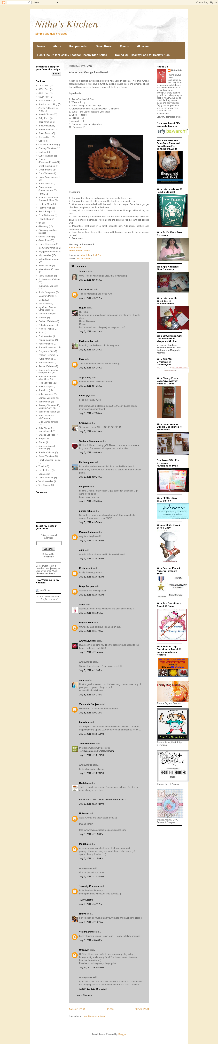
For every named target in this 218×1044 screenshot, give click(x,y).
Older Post (142, 1009)
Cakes (41, 141)
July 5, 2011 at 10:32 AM (91, 576)
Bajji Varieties (45, 122)
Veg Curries (44, 485)
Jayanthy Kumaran (89, 886)
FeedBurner (48, 556)
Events (124, 46)
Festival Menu (45, 204)
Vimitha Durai (86, 931)
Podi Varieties (45, 336)
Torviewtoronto (87, 743)
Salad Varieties (45, 394)
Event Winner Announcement (45, 188)
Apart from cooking (47, 104)
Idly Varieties (44, 255)
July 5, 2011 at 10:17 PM (91, 755)
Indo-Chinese (44, 265)
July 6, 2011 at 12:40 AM (91, 876)
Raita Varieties (45, 362)
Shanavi (83, 423)
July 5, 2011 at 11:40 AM (91, 631)
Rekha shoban (86, 341)
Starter (41, 442)
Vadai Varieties (45, 481)
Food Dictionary (46, 215)
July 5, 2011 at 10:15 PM (91, 734)
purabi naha (85, 511)
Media (41, 300)
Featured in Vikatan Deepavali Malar (48, 199)
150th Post (43, 85)
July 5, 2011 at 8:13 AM (91, 431)
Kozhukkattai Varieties (49, 279)
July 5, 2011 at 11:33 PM (91, 834)
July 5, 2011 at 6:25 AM (91, 367)
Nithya (82, 913)
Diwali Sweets (45, 169)
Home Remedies (46, 244)
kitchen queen (86, 462)
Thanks (42, 466)
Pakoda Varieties (46, 325)
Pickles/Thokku (46, 328)
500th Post (43, 97)
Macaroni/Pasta (46, 296)
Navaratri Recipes (47, 313)
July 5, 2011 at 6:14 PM (91, 694)
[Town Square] (43, 590)
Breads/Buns (44, 137)
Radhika (83, 783)
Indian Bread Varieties (49, 259)
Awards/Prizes (45, 114)
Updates (42, 474)
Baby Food (43, 118)
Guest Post (44, 240)
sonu (81, 680)
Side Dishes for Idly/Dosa (46, 417)
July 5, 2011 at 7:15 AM (91, 386)
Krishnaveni (85, 568)
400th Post (43, 93)
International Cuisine (48, 269)
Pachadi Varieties (47, 321)
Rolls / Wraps (45, 386)
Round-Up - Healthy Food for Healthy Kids (142, 55)
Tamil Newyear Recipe (49, 460)
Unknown (84, 813)
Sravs (82, 604)
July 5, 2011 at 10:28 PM (91, 773)
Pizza (41, 332)
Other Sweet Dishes (79, 250)
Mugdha (83, 844)
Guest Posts (104, 46)
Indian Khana (86, 289)
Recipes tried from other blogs (47, 378)
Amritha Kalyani (87, 641)
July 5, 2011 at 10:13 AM (91, 540)
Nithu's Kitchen (66, 23)
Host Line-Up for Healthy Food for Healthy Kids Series (72, 55)
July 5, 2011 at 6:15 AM (91, 349)
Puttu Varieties (45, 359)
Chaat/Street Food (47, 144)
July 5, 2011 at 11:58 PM (91, 858)
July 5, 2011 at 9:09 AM (91, 452)
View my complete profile (169, 117)
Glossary (143, 46)
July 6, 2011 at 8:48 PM (91, 940)
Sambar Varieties (46, 398)
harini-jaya (84, 395)
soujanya (84, 486)
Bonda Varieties (46, 129)
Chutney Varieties (47, 148)
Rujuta (82, 307)
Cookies (42, 152)
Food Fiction (44, 219)
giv (39, 222)
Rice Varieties (45, 383)
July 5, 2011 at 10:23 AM (91, 558)
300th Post (43, 89)
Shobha (83, 271)
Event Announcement (49, 177)
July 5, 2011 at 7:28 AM (91, 413)
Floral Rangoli (45, 211)
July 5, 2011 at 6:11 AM (90, 298)
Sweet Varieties (84, 258)
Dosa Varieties (45, 173)
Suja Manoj (85, 377)
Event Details (45, 183)
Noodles (42, 317)
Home (41, 46)
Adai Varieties (45, 100)
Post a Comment (84, 995)
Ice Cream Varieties (48, 248)
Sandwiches (44, 401)
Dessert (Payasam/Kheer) (47, 160)
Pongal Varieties (46, 340)
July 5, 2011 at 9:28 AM (91, 477)
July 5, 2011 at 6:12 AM (91, 331)
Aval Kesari (75, 247)
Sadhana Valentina (89, 441)
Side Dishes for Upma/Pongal (46, 429)
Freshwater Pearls (46, 573)
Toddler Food (44, 470)
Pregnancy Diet (46, 351)
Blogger (122, 1034)
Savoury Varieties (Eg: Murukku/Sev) (49, 406)
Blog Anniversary (46, 125)
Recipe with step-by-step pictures (48, 371)
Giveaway (43, 226)
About (57, 46)
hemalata (84, 722)
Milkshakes (44, 303)
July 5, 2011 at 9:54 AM (91, 522)
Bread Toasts (45, 133)
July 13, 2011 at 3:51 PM (91, 967)
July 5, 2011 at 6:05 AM (91, 280)
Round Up (43, 390)
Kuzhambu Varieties (48, 286)
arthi (81, 550)
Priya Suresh (86, 622)
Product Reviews (46, 355)
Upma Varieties (45, 477)
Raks (81, 359)
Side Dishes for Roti (48, 422)
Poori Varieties (45, 343)
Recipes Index (78, 46)
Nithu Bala (176, 70)
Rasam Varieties (46, 366)
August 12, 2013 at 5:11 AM (93, 989)
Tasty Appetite (86, 900)
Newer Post (77, 1009)
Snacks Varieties (46, 435)
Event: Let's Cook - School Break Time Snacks (102, 799)
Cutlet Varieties (45, 155)
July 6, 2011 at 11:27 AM (91, 922)
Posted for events (47, 347)
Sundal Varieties (46, 452)
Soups (41, 438)
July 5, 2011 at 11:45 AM (91, 652)
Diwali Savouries (46, 166)
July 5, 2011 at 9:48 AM (91, 501)
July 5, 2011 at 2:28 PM (91, 670)
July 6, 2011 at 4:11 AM (90, 904)
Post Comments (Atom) (94, 1016)
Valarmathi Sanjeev (89, 704)
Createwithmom (106, 751)
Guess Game (45, 236)
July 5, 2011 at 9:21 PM (91, 712)
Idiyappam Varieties (48, 251)
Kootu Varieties (45, 275)
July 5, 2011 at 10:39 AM (91, 594)
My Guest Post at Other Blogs (47, 308)
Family (41, 194)
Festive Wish (44, 207)
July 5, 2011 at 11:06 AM (91, 613)
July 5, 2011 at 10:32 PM (91, 804)
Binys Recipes (86, 586)
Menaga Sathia (87, 532)
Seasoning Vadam (47, 411)
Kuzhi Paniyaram (46, 292)
